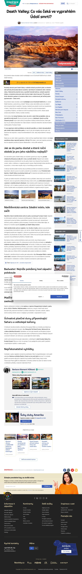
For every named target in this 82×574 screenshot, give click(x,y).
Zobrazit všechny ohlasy (22, 407)
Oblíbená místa (40, 72)
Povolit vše (59, 296)
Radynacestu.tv (60, 128)
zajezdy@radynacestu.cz (10, 551)
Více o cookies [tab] (60, 280)
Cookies (56, 569)
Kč (31, 548)
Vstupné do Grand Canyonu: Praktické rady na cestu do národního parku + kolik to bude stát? (71, 268)
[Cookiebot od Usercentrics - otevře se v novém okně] (62, 276)
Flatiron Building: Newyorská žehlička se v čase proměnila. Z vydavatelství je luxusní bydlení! (72, 189)
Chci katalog (66, 551)
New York (58, 112)
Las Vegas (58, 104)
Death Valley (49, 72)
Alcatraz (57, 88)
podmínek (29, 490)
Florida (57, 94)
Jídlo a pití (58, 80)
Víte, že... (57, 131)
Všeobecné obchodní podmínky (45, 569)
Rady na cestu (59, 125)
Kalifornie (58, 102)
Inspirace (58, 78)
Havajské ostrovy (60, 99)
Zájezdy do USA (26, 421)
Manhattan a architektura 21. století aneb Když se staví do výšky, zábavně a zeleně (72, 169)
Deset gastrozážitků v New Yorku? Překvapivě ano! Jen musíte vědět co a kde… (71, 279)
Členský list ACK (63, 569)
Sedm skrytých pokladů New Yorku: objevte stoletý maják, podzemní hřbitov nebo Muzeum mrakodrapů (72, 221)
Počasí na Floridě (60, 123)
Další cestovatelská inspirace (28, 459)
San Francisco (59, 117)
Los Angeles (58, 107)
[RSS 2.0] (76, 470)
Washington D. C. (60, 120)
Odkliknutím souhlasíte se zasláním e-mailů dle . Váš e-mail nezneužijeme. (25, 490)
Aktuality (58, 75)
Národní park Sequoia (61, 109)
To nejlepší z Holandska (39, 385)
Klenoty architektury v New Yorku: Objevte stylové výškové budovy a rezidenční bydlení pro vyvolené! (72, 210)
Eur (36, 548)
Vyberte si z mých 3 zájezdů (31, 391)
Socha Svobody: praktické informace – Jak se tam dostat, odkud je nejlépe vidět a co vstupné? (71, 199)
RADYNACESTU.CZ (39, 470)
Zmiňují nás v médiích (41, 559)
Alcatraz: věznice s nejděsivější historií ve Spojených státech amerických (9, 446)
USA (34, 72)
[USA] (12, 417)
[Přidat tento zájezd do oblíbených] (28, 378)
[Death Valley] (41, 47)
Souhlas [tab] (22, 280)
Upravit (40, 296)
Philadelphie (59, 115)
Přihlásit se (47, 486)
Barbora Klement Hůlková (27, 22)
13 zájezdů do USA (40, 418)
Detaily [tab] (41, 280)
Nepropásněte (59, 83)
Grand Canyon (59, 96)
